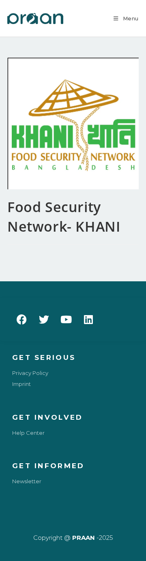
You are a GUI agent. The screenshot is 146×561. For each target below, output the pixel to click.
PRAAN (83, 537)
